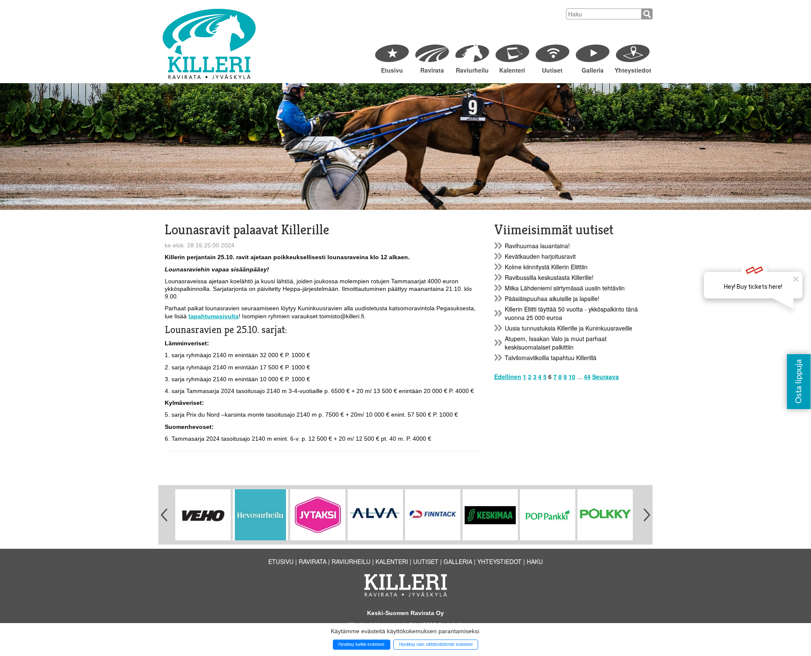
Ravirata (432, 70)
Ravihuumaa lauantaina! (537, 245)
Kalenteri (512, 70)
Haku (535, 561)
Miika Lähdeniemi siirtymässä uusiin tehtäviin (565, 288)
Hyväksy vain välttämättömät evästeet (436, 644)
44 (587, 376)
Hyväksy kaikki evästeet (361, 644)
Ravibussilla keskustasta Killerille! (549, 277)
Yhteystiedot (632, 70)
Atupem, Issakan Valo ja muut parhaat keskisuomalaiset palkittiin (556, 342)
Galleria (593, 70)
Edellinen (507, 376)
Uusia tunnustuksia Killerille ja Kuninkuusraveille (568, 328)
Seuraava (605, 376)
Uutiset (552, 70)
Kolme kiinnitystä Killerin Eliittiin (546, 267)
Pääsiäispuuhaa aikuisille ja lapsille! (552, 298)
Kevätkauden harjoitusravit (540, 256)
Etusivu (392, 70)
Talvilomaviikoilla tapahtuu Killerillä (550, 357)
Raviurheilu (472, 70)
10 (572, 376)
